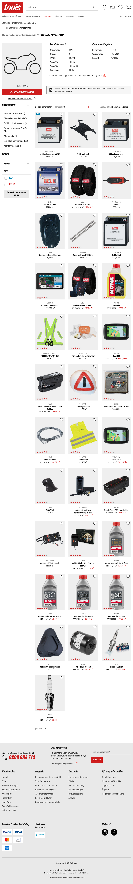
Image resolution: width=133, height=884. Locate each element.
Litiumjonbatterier (116, 154)
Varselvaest (83, 460)
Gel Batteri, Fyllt (50, 205)
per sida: (59, 107)
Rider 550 (116, 356)
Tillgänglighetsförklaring (113, 794)
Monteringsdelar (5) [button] (13, 146)
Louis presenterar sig (78, 777)
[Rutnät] (89, 106)
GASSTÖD (50, 510)
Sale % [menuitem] (47, 17)
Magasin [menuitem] (69, 17)
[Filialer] (104, 7)
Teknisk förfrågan (10, 785)
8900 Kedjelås (50, 460)
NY (11, 178)
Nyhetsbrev (7, 794)
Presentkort (7, 798)
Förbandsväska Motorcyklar (83, 356)
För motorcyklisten (43, 798)
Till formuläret (67, 91)
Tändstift (50, 717)
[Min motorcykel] (112, 7)
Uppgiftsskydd (108, 785)
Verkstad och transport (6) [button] (16, 141)
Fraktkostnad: (49, 873)
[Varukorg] (128, 7)
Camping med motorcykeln (47, 802)
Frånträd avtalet (9, 810)
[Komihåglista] (120, 7)
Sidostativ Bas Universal (50, 667)
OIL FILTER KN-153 (83, 667)
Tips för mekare (42, 781)
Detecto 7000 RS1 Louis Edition (116, 510)
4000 (116, 205)
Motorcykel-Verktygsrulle (50, 563)
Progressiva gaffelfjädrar (83, 255)
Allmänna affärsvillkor (112, 781)
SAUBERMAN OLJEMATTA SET (116, 406)
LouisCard (6, 802)
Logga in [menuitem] (127, 17)
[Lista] (94, 107)
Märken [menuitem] (58, 17)
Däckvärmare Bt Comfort (83, 305)
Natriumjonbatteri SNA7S (50, 154)
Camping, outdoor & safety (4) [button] (16, 129)
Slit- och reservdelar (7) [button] (14, 113)
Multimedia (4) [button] (11, 136)
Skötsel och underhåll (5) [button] (15, 118)
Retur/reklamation (10, 806)
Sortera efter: (106, 107)
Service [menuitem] (81, 17)
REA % (12, 184)
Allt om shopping (76, 785)
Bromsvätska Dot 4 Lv (116, 616)
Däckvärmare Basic (83, 205)
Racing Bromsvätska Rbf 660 (116, 563)
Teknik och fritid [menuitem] (32, 17)
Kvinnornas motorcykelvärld (48, 777)
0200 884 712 (22, 757)
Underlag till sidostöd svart (50, 255)
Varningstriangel (83, 406)
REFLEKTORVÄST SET (50, 356)
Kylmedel (116, 305)
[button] (94, 7)
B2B (4, 781)
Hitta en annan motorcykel (20, 98)
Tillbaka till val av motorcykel (17, 28)
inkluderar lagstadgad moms (67, 870)
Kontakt (5, 777)
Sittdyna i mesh (83, 154)
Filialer (71, 781)
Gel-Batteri (116, 255)
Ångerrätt (106, 789)
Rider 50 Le (116, 460)
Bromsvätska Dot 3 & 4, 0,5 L (49, 616)
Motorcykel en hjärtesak (46, 785)
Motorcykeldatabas (11, 789)
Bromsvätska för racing (83, 616)
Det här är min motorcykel (22, 92)
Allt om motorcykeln (44, 794)
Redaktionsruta (109, 777)
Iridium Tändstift (116, 667)
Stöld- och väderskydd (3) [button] (15, 123)
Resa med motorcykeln (45, 789)
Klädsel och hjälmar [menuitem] (11, 17)
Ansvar (71, 798)
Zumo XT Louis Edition (50, 305)
